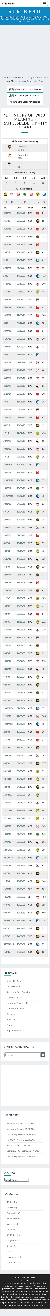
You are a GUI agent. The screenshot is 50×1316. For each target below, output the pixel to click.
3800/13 (7, 448)
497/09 (6, 543)
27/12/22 (21, 283)
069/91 (6, 904)
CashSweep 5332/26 (16, 1156)
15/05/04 (21, 676)
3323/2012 (8, 464)
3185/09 (7, 558)
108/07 (6, 606)
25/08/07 (21, 606)
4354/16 (7, 409)
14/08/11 (21, 472)
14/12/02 (21, 739)
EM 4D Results (13, 1218)
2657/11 (7, 488)
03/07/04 (21, 661)
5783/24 (7, 268)
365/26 (6, 220)
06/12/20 (21, 330)
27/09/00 (21, 794)
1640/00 (7, 802)
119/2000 (7, 794)
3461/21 (7, 307)
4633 (5, 323)
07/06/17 (21, 386)
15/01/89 (21, 920)
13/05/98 (21, 818)
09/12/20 (21, 323)
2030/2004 (8, 708)
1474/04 (7, 692)
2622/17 (7, 393)
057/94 (6, 873)
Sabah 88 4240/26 (15, 1123)
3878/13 (7, 441)
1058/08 (7, 582)
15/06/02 (21, 747)
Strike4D (8, 3)
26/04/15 (21, 425)
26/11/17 (21, 370)
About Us (11, 1019)
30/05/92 (21, 896)
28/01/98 (21, 826)
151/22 (6, 291)
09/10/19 (21, 362)
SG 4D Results (13, 1235)
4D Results (12, 1202)
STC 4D (10, 1251)
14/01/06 (21, 629)
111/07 (6, 598)
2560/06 (7, 629)
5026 (5, 275)
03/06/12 (21, 456)
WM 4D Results (14, 1262)
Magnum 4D (12, 1224)
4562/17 (7, 378)
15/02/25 (21, 252)
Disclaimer (12, 1014)
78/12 (6, 456)
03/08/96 (21, 841)
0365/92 (7, 896)
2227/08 (7, 574)
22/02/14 (21, 433)
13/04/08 (21, 582)
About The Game (15, 981)
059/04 (6, 676)
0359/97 (7, 834)
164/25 (6, 252)
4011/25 (7, 244)
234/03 (6, 731)
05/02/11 (21, 496)
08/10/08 (21, 574)
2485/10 (7, 519)
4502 (5, 354)
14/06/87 (21, 936)
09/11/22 (21, 291)
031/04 (6, 700)
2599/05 (7, 637)
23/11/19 (21, 354)
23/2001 (7, 779)
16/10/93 (21, 881)
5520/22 (7, 283)
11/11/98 (21, 810)
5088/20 (7, 346)
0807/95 (7, 865)
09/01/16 (21, 409)
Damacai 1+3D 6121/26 (17, 1150)
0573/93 (7, 889)
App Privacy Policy (15, 1030)
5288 (5, 260)
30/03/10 (21, 519)
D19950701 (8, 857)
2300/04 (7, 661)
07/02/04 (21, 708)
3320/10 (7, 503)
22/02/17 (21, 393)
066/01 (6, 763)
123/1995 (7, 849)
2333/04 (7, 669)
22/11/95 (21, 849)
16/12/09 (21, 543)
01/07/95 (21, 857)
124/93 (6, 881)
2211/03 (7, 716)
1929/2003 (8, 724)
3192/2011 (8, 480)
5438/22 (7, 299)
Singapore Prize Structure (19, 992)
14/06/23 (21, 275)
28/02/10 (21, 527)
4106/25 (7, 228)
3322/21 (7, 315)
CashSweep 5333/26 (16, 1134)
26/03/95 (21, 865)
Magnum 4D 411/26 (16, 1139)
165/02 (6, 739)
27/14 (6, 433)
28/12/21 (21, 307)
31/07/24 (21, 268)
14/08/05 (21, 645)
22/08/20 (21, 338)
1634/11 (7, 472)
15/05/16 (21, 401)
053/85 (6, 952)
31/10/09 (21, 551)
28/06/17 (21, 378)
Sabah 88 (11, 1229)
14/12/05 (21, 637)
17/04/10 (21, 511)
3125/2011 (8, 496)
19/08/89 (21, 912)
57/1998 (7, 818)
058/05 (6, 653)
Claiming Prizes (14, 997)
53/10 (6, 511)
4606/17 (7, 386)
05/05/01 (21, 771)
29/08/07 (21, 598)
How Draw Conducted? (17, 1003)
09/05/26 (21, 220)
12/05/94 (21, 873)
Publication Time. (35, 81)
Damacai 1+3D (13, 1213)
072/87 (6, 936)
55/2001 (7, 771)
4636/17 (7, 370)
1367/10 (7, 535)
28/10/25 (21, 228)
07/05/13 (21, 441)
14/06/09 (21, 558)
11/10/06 (21, 621)
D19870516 (8, 944)
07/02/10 (21, 535)
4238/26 (7, 213)
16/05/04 (21, 669)
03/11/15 (21, 417)
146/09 (6, 551)
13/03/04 (21, 700)
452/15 (6, 425)
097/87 (6, 928)
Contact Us (12, 1025)
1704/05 (7, 645)
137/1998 (7, 810)
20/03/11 (21, 488)
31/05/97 (21, 834)
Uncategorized (14, 1257)
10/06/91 (21, 904)
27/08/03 (21, 716)
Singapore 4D (13, 1240)
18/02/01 (21, 779)
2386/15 (7, 417)
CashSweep (12, 1207)
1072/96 (7, 841)
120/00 (6, 786)
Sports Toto (12, 1246)
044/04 (6, 684)
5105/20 (7, 338)
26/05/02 (21, 755)
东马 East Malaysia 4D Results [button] (25, 95)
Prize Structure (14, 986)
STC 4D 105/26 (13, 1145)
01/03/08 (21, 590)
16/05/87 (21, 944)
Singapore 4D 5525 (15, 1128)
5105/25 (7, 236)
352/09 (6, 566)
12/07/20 (21, 346)
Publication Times (15, 1008)
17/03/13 (21, 448)
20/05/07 (21, 613)
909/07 (6, 613)
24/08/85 (21, 952)
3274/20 (7, 330)
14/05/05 (21, 653)
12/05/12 (21, 464)
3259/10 (7, 527)
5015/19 (7, 362)
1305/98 (7, 826)
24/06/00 (21, 802)
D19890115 (8, 920)
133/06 (6, 621)
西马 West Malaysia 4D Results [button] (25, 89)
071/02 (6, 747)
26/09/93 (21, 889)
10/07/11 (21, 480)
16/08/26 (21, 213)
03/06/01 (21, 763)
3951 (5, 401)
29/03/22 (21, 299)
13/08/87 (21, 928)
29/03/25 (21, 244)
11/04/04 (21, 684)
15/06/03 (21, 724)
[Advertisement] (25, 51)
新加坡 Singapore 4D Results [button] (25, 101)
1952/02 (7, 755)
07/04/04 (21, 692)
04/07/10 (21, 503)
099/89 (6, 912)
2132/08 (7, 590)
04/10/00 (21, 786)
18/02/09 (21, 566)
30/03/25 (21, 236)
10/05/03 (21, 731)
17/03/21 (21, 315)
